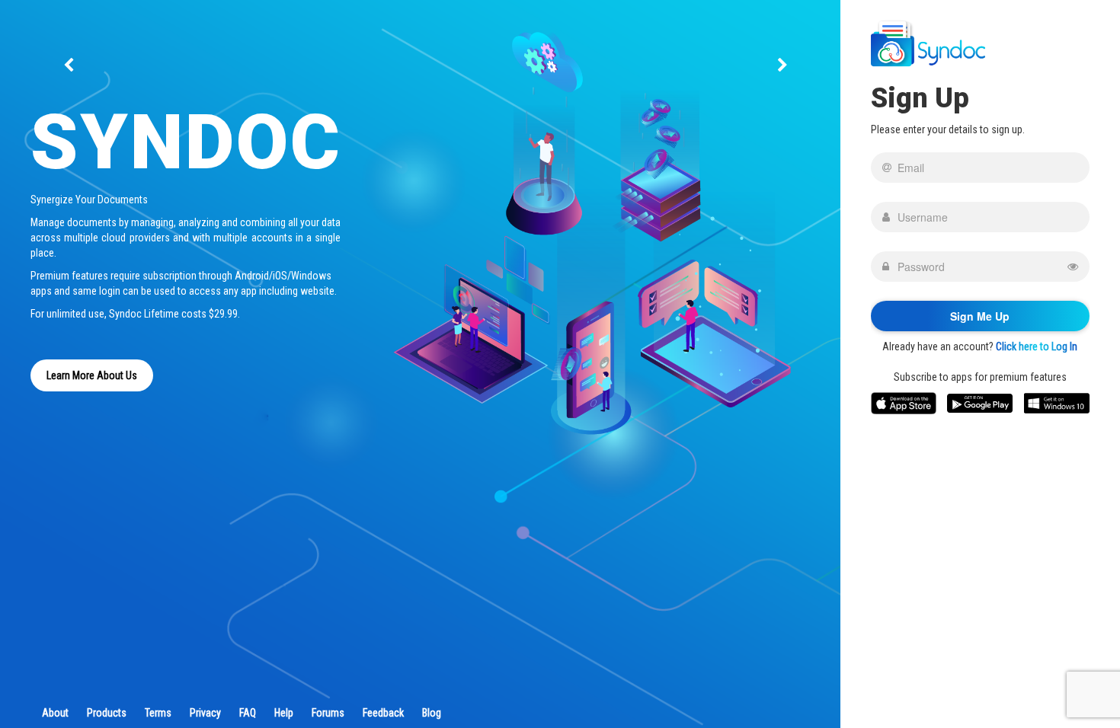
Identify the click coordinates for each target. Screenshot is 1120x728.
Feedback (383, 713)
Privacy (205, 713)
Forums (328, 713)
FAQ (247, 713)
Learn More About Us (91, 375)
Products (106, 713)
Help (283, 713)
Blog (431, 713)
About (55, 713)
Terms (158, 713)
